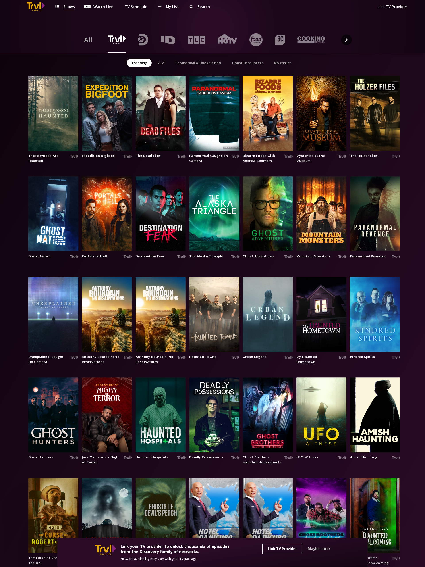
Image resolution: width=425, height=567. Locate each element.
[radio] (88, 40)
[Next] (346, 40)
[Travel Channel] (38, 6)
